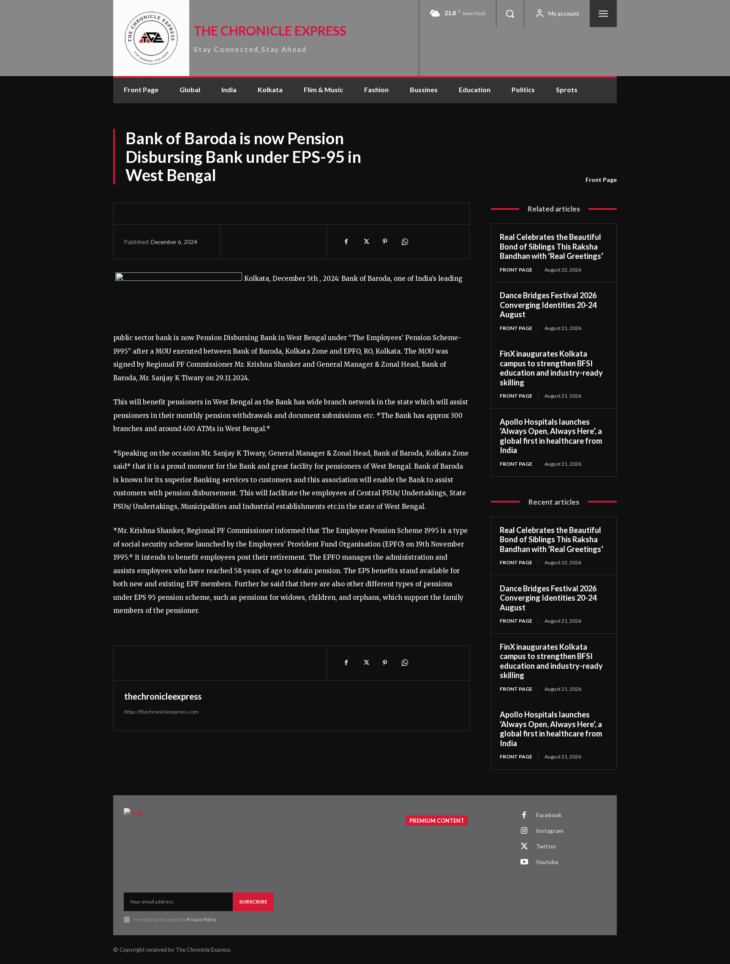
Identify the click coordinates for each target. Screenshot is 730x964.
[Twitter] (365, 241)
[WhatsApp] (404, 241)
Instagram (549, 830)
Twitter (546, 846)
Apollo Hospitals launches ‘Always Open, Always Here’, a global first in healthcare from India (551, 436)
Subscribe (253, 901)
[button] (509, 13)
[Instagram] (524, 831)
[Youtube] (524, 862)
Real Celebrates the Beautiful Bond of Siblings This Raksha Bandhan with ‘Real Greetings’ (551, 246)
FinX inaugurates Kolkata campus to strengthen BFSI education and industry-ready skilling (551, 368)
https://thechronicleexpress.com (161, 712)
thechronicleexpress (163, 696)
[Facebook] (346, 241)
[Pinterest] (384, 241)
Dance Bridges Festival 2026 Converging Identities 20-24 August (548, 305)
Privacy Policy (201, 919)
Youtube (547, 862)
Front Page (601, 179)
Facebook (548, 815)
